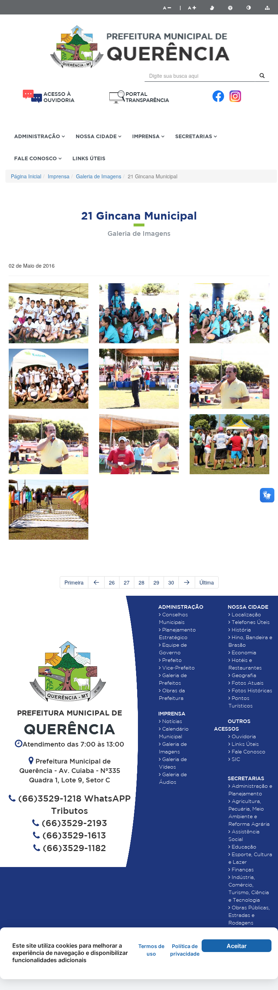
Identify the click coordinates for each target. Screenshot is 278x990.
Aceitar (237, 945)
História (240, 630)
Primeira (74, 582)
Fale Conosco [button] (36, 158)
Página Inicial (26, 176)
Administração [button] (38, 136)
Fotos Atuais (247, 683)
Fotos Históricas (251, 690)
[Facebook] (218, 96)
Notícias (171, 721)
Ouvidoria (243, 736)
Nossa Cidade (248, 607)
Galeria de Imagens (98, 176)
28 (141, 582)
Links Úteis (88, 158)
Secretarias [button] (194, 136)
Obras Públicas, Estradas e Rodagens (249, 915)
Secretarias (246, 778)
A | (172, 7)
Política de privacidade (184, 950)
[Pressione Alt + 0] (267, 7)
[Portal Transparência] (139, 97)
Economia (243, 652)
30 (171, 582)
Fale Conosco (247, 752)
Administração (180, 607)
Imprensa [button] (146, 136)
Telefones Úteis (250, 622)
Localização (245, 614)
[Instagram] (235, 96)
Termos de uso (151, 950)
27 (127, 582)
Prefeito (171, 660)
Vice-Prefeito (178, 668)
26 (112, 582)
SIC (235, 759)
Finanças (242, 869)
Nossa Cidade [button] (97, 136)
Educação (243, 847)
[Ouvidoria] (48, 96)
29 (156, 582)
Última (206, 582)
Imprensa (59, 176)
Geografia (243, 675)
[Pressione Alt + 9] (252, 7)
